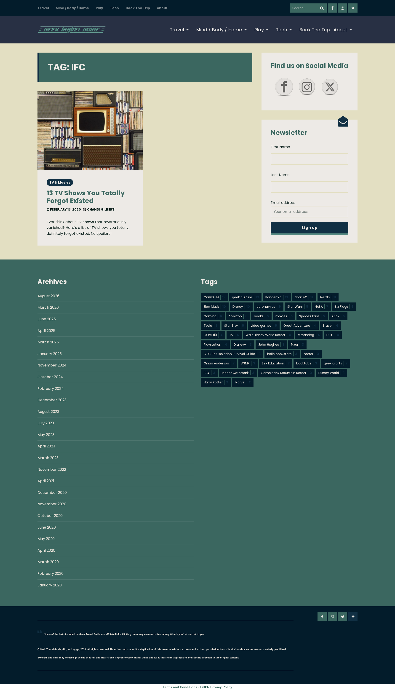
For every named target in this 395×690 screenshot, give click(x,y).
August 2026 (48, 296)
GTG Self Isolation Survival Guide (232, 354)
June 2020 (46, 527)
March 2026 (48, 307)
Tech (114, 8)
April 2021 (45, 481)
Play (99, 8)
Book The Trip (138, 8)
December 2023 (52, 400)
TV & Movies (59, 182)
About (162, 8)
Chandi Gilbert (100, 209)
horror (311, 354)
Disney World (331, 373)
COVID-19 (214, 297)
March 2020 (48, 561)
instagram (342, 8)
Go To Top (353, 616)
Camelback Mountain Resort (286, 373)
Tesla (211, 325)
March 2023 (48, 457)
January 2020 (49, 585)
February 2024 (50, 388)
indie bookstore (282, 354)
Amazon (238, 316)
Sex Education (276, 363)
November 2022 (51, 469)
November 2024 (52, 365)
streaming (309, 335)
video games (264, 325)
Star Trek (234, 325)
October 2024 (50, 377)
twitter (353, 8)
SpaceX (304, 297)
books (261, 316)
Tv (234, 335)
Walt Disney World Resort (268, 335)
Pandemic (276, 297)
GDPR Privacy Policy (216, 687)
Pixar (297, 344)
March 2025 (48, 342)
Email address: (283, 202)
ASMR (248, 363)
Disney (241, 306)
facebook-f (332, 8)
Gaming (213, 316)
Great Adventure (299, 325)
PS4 (209, 373)
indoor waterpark (238, 373)
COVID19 (213, 335)
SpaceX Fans (312, 316)
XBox (338, 316)
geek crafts (335, 363)
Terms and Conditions (180, 687)
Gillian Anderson (219, 363)
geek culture (245, 297)
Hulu (332, 335)
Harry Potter (216, 382)
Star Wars (297, 306)
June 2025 (46, 319)
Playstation (215, 344)
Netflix (328, 297)
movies (284, 316)
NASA (321, 306)
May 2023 (45, 434)
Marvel (243, 382)
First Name (280, 147)
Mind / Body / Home (72, 8)
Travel (43, 8)
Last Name (280, 174)
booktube (306, 363)
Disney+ (243, 344)
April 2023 (46, 446)
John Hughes (271, 344)
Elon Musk (215, 306)
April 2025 (46, 330)
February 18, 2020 (65, 209)
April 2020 (46, 550)
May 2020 (46, 538)
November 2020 (51, 504)
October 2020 (50, 515)
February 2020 (50, 573)
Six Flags (344, 306)
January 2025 (49, 353)
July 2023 (45, 423)
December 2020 (52, 492)
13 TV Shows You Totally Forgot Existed (86, 197)
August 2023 (48, 411)
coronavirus (268, 306)
